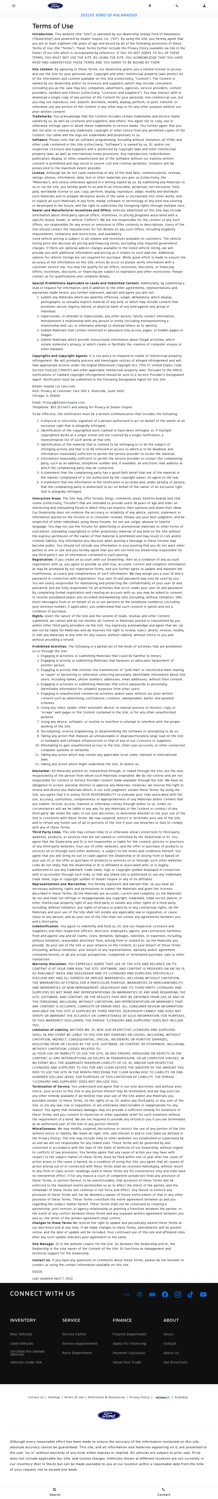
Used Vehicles (21, 1344)
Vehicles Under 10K (26, 1362)
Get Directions (176, 1362)
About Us (171, 1353)
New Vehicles (21, 1334)
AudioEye (181, 1397)
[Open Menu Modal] (13, 6)
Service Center (74, 1334)
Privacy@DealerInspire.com (64, 402)
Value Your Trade (127, 1362)
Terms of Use (74, 1397)
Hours (169, 1334)
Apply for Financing (129, 1344)
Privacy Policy (139, 1397)
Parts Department (77, 1353)
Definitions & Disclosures (106, 1397)
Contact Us (36, 1397)
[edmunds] (152, 1294)
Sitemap (54, 1397)
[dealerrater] (139, 1294)
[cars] (126, 1294)
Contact (170, 1344)
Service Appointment (80, 1344)
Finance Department (130, 1334)
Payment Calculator (129, 1353)
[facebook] (165, 1294)
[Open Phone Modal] (177, 6)
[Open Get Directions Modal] (150, 6)
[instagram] (177, 1294)
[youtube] (203, 1294)
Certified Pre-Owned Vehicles (27, 1352)
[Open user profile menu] (204, 5)
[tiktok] (190, 1294)
